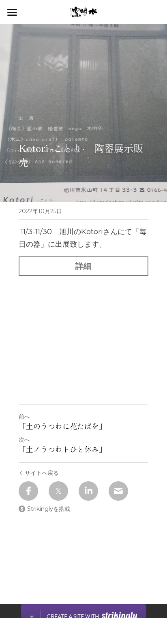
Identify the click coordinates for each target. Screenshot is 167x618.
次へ (24, 439)
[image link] (84, 11)
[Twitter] (58, 491)
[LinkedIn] (88, 491)
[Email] (118, 491)
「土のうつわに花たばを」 (62, 426)
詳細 (83, 266)
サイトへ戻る (42, 472)
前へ (24, 416)
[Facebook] (28, 491)
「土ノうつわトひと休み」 (62, 449)
